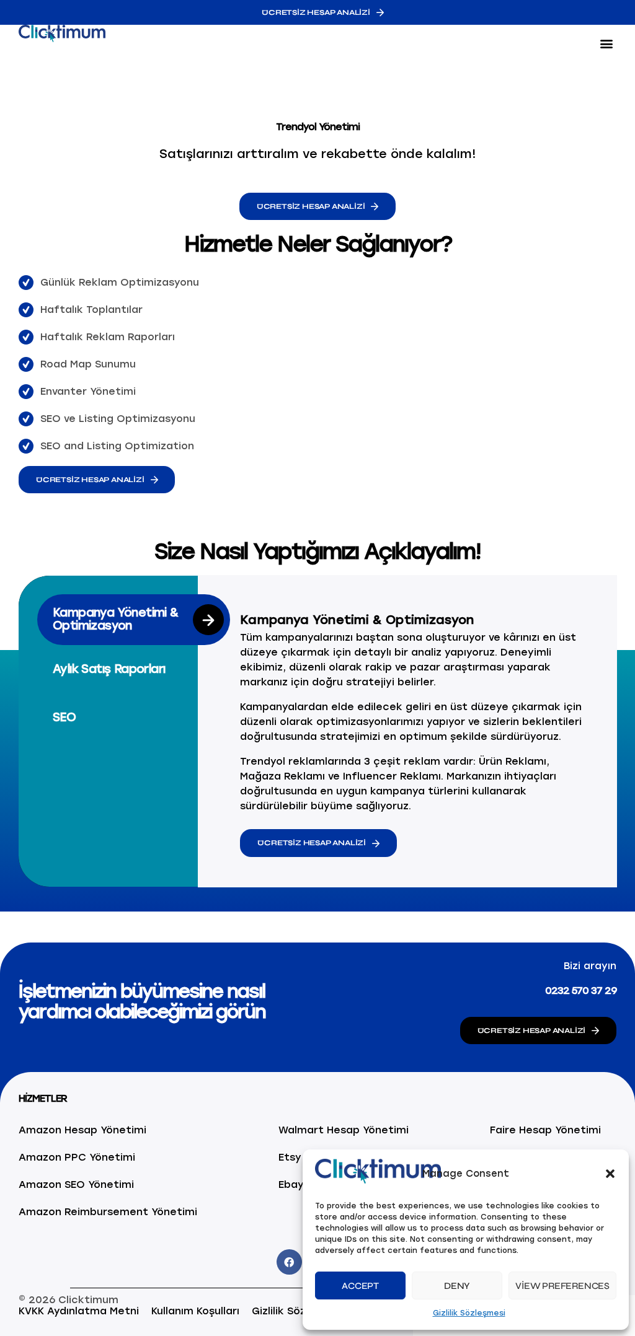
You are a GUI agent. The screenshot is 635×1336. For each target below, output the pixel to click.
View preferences (562, 1285)
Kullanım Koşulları (195, 1311)
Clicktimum (88, 1300)
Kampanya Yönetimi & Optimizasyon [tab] (116, 619)
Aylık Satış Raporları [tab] (109, 669)
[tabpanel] (413, 731)
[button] (610, 1173)
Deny (457, 1285)
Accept (360, 1285)
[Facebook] (289, 1262)
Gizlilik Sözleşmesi (469, 1313)
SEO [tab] (64, 717)
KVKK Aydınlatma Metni (79, 1311)
